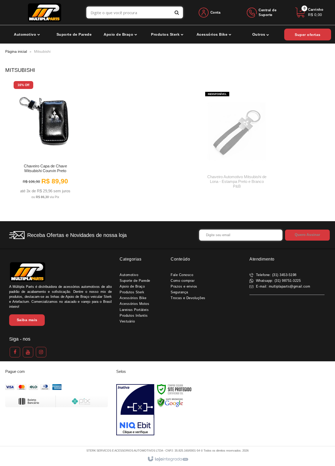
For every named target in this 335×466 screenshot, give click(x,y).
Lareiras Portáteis (134, 310)
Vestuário (127, 321)
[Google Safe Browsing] (170, 402)
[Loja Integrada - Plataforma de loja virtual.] (167, 459)
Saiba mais (27, 320)
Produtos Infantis (134, 315)
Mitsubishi (42, 51)
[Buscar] (177, 12)
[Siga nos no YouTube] (28, 352)
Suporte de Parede (135, 281)
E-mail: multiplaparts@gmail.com (282, 286)
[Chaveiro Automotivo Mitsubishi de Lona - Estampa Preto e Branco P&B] (237, 141)
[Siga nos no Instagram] (41, 352)
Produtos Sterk (132, 292)
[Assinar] (307, 235)
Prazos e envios (184, 286)
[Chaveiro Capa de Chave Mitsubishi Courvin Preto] (45, 141)
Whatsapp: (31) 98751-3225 (278, 281)
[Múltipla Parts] (44, 12)
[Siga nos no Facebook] (15, 352)
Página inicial (16, 51)
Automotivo (129, 275)
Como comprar (182, 281)
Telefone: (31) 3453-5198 (276, 275)
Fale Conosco (182, 275)
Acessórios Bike (133, 298)
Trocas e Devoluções (188, 298)
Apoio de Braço (132, 286)
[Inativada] (135, 410)
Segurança (179, 292)
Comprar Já (45, 193)
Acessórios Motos (134, 304)
